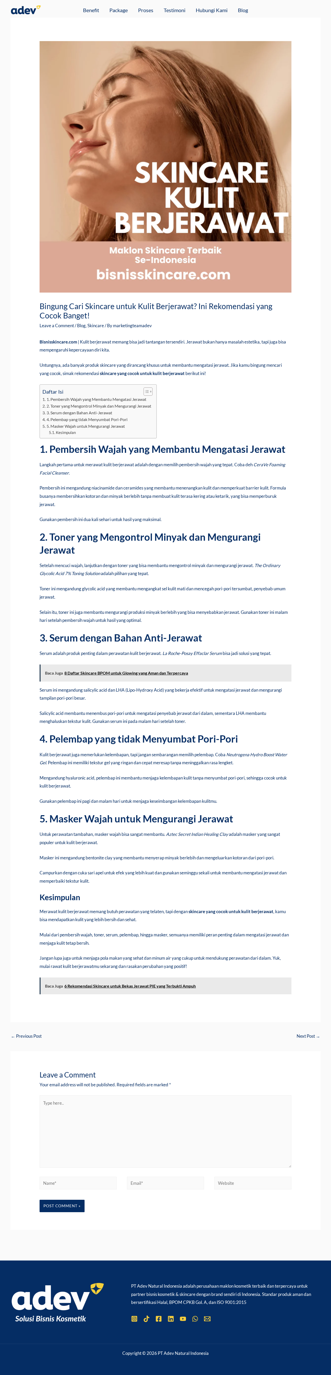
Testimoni (174, 10)
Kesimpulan (66, 432)
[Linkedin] (171, 1319)
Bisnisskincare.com (58, 342)
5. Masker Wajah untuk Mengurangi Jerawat (86, 426)
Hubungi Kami (212, 10)
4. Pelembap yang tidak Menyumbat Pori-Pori (87, 419)
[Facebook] (158, 1319)
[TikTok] (146, 1319)
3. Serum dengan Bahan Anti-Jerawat (79, 412)
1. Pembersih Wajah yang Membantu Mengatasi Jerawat (96, 399)
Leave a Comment (57, 325)
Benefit (91, 10)
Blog (243, 10)
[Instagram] (134, 1319)
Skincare (95, 325)
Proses (145, 10)
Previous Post (26, 1036)
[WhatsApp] (195, 1319)
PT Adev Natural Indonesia (156, 1286)
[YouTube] (183, 1319)
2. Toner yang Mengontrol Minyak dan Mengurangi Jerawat (99, 405)
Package (118, 10)
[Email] (207, 1319)
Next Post (308, 1036)
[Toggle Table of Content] (145, 391)
